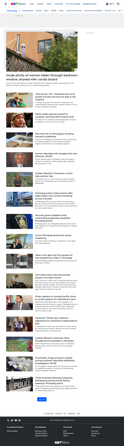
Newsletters (71, 413)
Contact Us (58, 413)
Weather (54, 10)
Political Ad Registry (41, 435)
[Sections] (6, 4)
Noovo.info (94, 431)
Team (78, 413)
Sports (46, 10)
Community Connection (74, 10)
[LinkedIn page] (20, 420)
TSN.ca (65, 435)
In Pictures (59, 4)
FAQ (65, 413)
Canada (40, 4)
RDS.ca (93, 435)
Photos (61, 10)
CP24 (65, 431)
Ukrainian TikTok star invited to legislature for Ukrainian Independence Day (56, 321)
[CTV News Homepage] (18, 4)
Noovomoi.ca (95, 433)
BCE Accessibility (12, 431)
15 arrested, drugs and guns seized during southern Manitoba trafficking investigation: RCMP (54, 361)
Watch (49, 4)
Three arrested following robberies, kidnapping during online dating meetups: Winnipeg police (54, 381)
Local (32, 4)
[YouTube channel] (16, 420)
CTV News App (48, 413)
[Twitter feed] (8, 420)
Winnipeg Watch (27, 10)
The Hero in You (110, 10)
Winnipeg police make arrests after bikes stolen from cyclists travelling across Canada (54, 196)
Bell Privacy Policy (41, 431)
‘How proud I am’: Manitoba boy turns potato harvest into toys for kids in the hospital (55, 97)
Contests (38, 10)
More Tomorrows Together (93, 10)
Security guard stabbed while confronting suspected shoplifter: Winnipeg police (53, 218)
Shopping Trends (89, 4)
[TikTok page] (12, 420)
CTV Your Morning (73, 4)
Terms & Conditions (41, 433)
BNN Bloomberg (68, 433)
